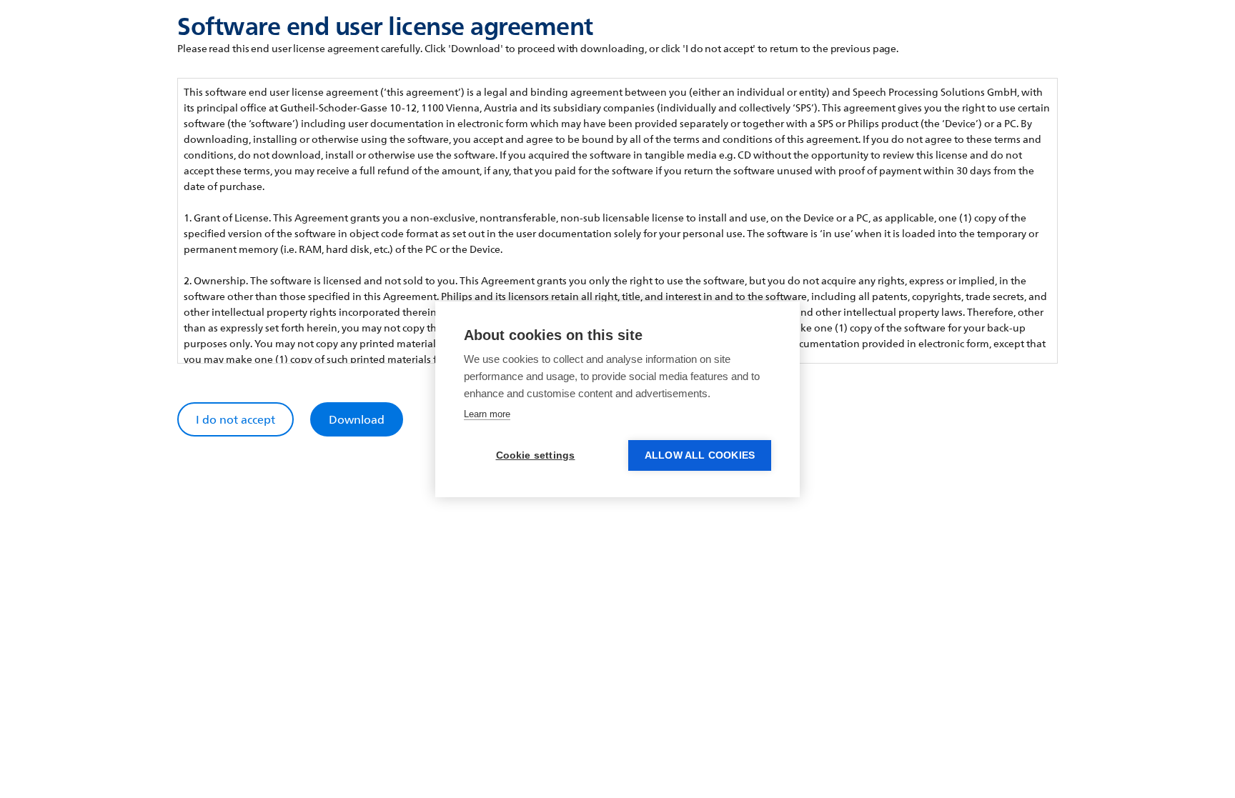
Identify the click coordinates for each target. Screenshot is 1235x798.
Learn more (487, 414)
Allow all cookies (700, 455)
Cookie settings (535, 455)
